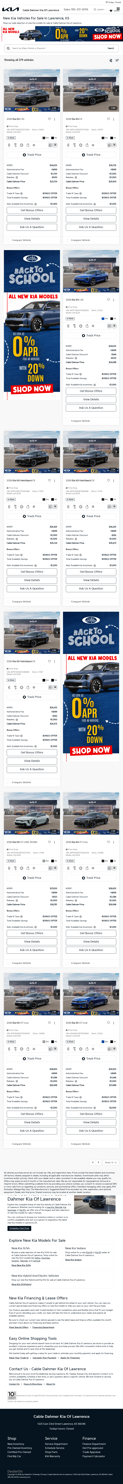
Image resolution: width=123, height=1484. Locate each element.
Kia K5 (23, 1210)
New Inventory (16, 1444)
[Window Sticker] (55, 145)
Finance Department (94, 1444)
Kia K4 (89, 1252)
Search (111, 48)
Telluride (24, 1261)
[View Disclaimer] (34, 145)
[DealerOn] (15, 1471)
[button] (57, 90)
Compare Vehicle (21, 240)
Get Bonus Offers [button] (32, 210)
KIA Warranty (52, 1456)
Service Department (56, 1444)
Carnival (36, 1261)
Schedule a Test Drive (19, 1228)
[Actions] (54, 119)
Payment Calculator (93, 1456)
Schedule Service (54, 1448)
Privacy (44, 1474)
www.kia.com (25, 1477)
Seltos (37, 1258)
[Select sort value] (116, 60)
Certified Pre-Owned (19, 1452)
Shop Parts (51, 1452)
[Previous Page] (93, 1162)
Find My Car (14, 1456)
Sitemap (36, 1474)
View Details (32, 218)
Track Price (34, 154)
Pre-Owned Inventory (20, 1448)
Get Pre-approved (92, 1448)
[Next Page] (98, 1162)
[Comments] (50, 145)
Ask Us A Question (32, 227)
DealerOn (28, 1474)
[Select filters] (111, 60)
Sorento (15, 1261)
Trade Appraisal (91, 1452)
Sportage (45, 1258)
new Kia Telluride (54, 1207)
